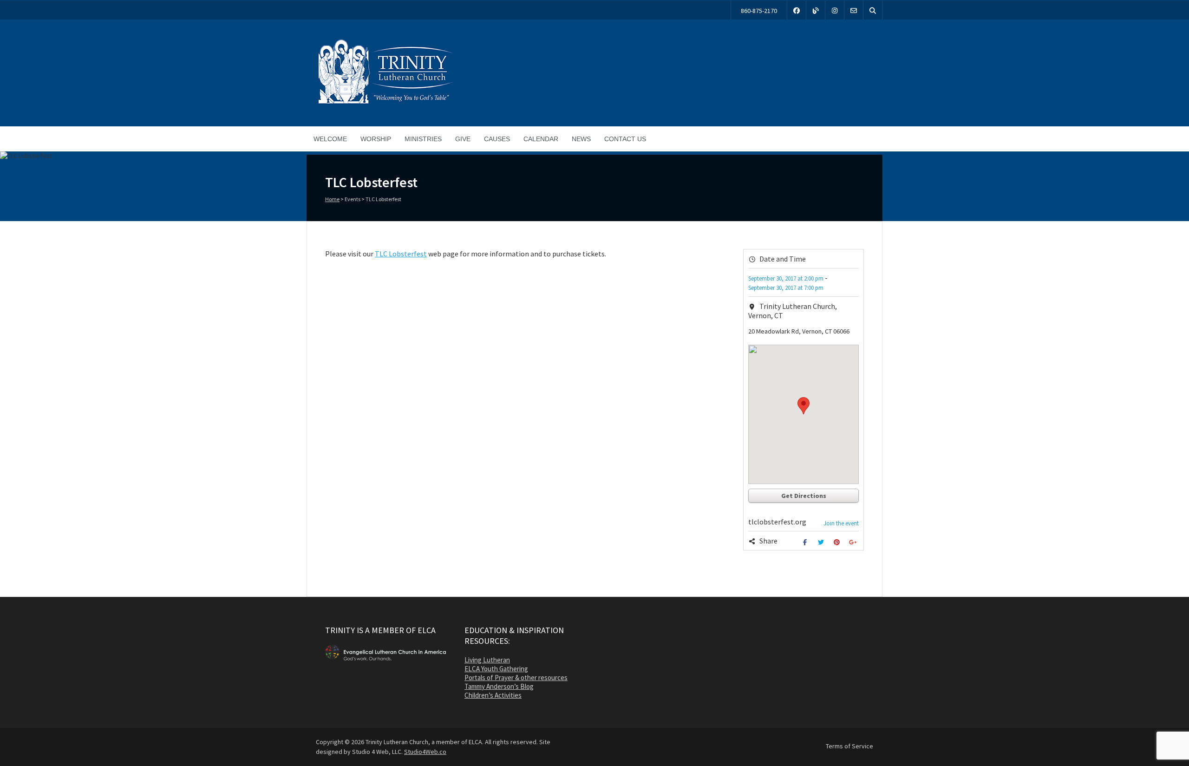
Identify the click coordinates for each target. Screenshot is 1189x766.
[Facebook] (796, 10)
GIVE (462, 139)
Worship (375, 139)
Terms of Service (849, 746)
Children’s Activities (493, 695)
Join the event (841, 523)
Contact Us (625, 139)
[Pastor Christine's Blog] (815, 10)
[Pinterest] (838, 542)
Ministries (423, 139)
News (581, 139)
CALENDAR (540, 139)
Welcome (330, 139)
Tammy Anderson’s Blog (499, 686)
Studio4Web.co (425, 751)
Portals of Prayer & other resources (516, 677)
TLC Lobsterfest (401, 253)
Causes (497, 139)
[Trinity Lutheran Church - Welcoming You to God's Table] (385, 103)
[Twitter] (822, 542)
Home (332, 199)
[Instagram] (834, 10)
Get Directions (803, 495)
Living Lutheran (487, 659)
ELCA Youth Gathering (496, 668)
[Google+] (854, 542)
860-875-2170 (759, 11)
